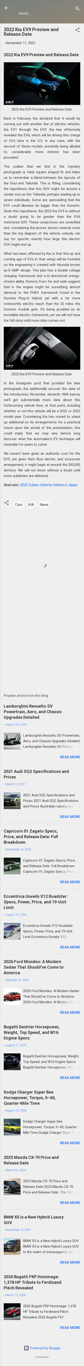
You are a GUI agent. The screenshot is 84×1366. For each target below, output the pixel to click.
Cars (18, 505)
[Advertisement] (42, 648)
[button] (77, 30)
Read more (70, 757)
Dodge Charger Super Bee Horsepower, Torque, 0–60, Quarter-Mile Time (30, 1098)
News (44, 505)
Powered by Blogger (45, 1348)
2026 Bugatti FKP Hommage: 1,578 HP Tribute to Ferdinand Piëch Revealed (32, 1282)
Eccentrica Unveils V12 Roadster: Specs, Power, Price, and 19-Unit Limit (36, 902)
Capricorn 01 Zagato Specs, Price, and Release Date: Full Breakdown (31, 837)
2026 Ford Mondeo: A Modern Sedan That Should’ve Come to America (34, 967)
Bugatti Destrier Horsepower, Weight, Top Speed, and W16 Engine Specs (32, 1032)
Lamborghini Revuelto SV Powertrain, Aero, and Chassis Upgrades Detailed (33, 712)
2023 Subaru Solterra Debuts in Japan (48, 485)
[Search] (77, 9)
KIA (31, 505)
